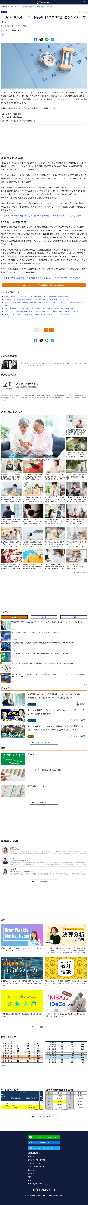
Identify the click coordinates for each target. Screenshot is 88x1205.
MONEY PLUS (5, 7)
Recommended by (78, 572)
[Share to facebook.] (35, 39)
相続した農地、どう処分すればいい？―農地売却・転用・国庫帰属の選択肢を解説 (36, 296)
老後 (12, 7)
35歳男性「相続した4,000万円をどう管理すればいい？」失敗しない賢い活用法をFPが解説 (39, 308)
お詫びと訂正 (32, 1180)
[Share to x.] (41, 39)
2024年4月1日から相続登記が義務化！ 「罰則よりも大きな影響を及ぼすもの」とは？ (37, 299)
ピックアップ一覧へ (44, 743)
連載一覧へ (44, 1027)
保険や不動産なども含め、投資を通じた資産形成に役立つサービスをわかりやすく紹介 (37, 314)
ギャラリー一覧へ (44, 1116)
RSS (29, 1177)
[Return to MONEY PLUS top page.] (44, 2)
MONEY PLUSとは (34, 1153)
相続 (3, 35)
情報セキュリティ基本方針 (37, 1160)
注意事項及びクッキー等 (36, 1167)
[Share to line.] (47, 39)
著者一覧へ (44, 881)
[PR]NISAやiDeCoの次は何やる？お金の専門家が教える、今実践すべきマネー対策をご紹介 (42, 215)
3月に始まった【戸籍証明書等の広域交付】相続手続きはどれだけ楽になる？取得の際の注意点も (41, 311)
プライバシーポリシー (35, 1163)
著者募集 (31, 1173)
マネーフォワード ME (35, 1184)
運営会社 (31, 1156)
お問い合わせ (32, 1170)
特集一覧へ (44, 803)
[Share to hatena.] (52, 39)
